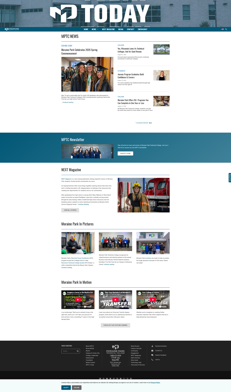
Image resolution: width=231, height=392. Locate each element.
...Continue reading (67, 102)
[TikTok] (113, 378)
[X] (127, 378)
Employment (90, 358)
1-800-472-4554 (115, 355)
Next (150, 123)
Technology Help (136, 362)
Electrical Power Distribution (80, 258)
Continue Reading (83, 204)
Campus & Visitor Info (93, 353)
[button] (98, 29)
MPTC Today (90, 365)
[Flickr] (120, 378)
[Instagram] (103, 378)
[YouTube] (107, 378)
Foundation (89, 360)
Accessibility (90, 348)
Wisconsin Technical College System (73, 263)
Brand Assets (135, 346)
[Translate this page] (222, 29)
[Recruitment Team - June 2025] (153, 254)
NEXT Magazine (66, 179)
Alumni (88, 351)
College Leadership (92, 355)
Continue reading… (67, 267)
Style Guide (134, 360)
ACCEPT (66, 387)
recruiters (148, 258)
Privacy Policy (155, 382)
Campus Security (136, 348)
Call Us (157, 359)
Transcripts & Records (138, 365)
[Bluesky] (130, 378)
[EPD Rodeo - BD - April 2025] (78, 254)
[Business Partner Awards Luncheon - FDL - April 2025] (115, 250)
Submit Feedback (160, 355)
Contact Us (158, 350)
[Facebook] (100, 378)
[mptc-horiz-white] (12, 29)
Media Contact (90, 362)
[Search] (78, 351)
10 (147, 123)
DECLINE (76, 387)
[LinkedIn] (110, 378)
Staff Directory (135, 358)
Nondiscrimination (161, 346)
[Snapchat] (117, 378)
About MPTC (90, 346)
